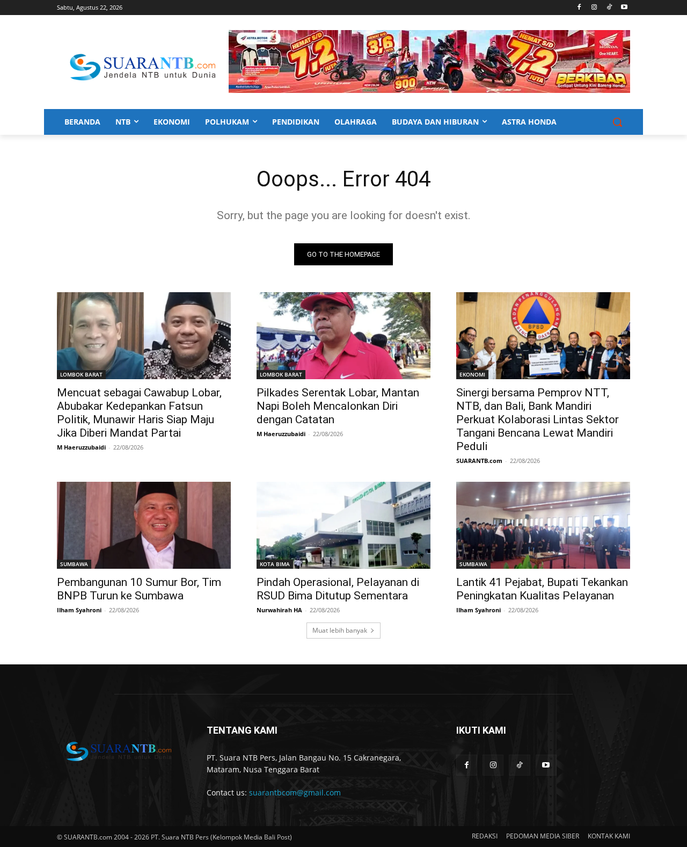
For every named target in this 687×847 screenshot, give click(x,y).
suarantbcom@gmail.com (295, 792)
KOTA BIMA (275, 564)
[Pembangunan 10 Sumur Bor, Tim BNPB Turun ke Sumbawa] (144, 525)
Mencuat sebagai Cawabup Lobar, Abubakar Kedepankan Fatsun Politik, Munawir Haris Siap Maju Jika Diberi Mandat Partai (139, 412)
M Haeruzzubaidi (81, 447)
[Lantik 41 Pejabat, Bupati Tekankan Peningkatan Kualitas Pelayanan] (543, 525)
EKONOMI (472, 374)
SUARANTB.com (479, 461)
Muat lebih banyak (339, 630)
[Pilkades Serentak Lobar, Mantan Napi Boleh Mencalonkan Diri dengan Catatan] (343, 335)
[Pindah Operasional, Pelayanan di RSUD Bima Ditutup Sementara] (343, 525)
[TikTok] (609, 8)
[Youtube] (624, 8)
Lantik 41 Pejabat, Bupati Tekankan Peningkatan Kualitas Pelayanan (542, 589)
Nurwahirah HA (279, 610)
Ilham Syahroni (79, 610)
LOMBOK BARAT (81, 374)
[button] (617, 122)
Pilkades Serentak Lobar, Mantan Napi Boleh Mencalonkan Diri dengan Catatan (338, 406)
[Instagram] (594, 8)
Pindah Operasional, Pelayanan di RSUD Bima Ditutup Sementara (338, 589)
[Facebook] (579, 8)
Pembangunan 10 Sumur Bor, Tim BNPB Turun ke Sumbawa (139, 589)
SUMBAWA (74, 564)
